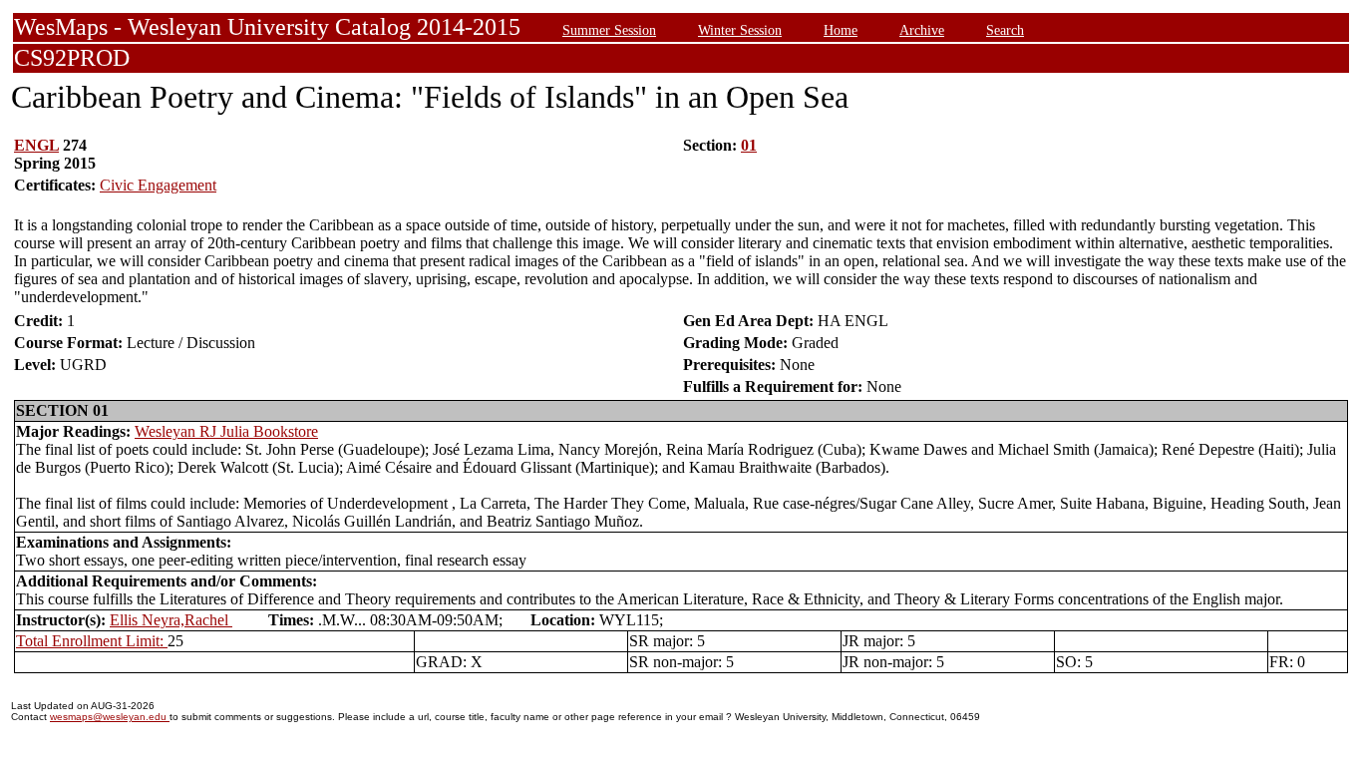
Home (840, 30)
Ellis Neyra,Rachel (171, 619)
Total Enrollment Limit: (92, 640)
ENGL (36, 145)
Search (1005, 30)
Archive (921, 30)
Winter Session (740, 30)
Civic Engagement (158, 185)
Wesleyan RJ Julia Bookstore (226, 431)
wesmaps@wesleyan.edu (110, 716)
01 (749, 145)
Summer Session (609, 30)
